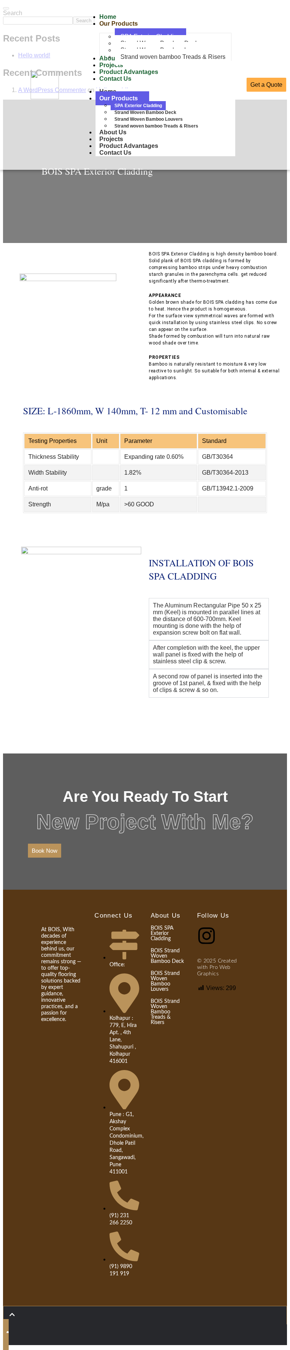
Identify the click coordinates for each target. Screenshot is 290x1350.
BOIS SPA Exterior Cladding (162, 933)
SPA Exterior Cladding (138, 105)
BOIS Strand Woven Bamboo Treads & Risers (165, 1012)
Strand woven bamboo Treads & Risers (156, 126)
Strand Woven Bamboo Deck (145, 112)
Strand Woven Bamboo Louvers (148, 119)
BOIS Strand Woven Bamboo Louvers (165, 981)
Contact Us (115, 152)
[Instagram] (206, 935)
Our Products (118, 98)
